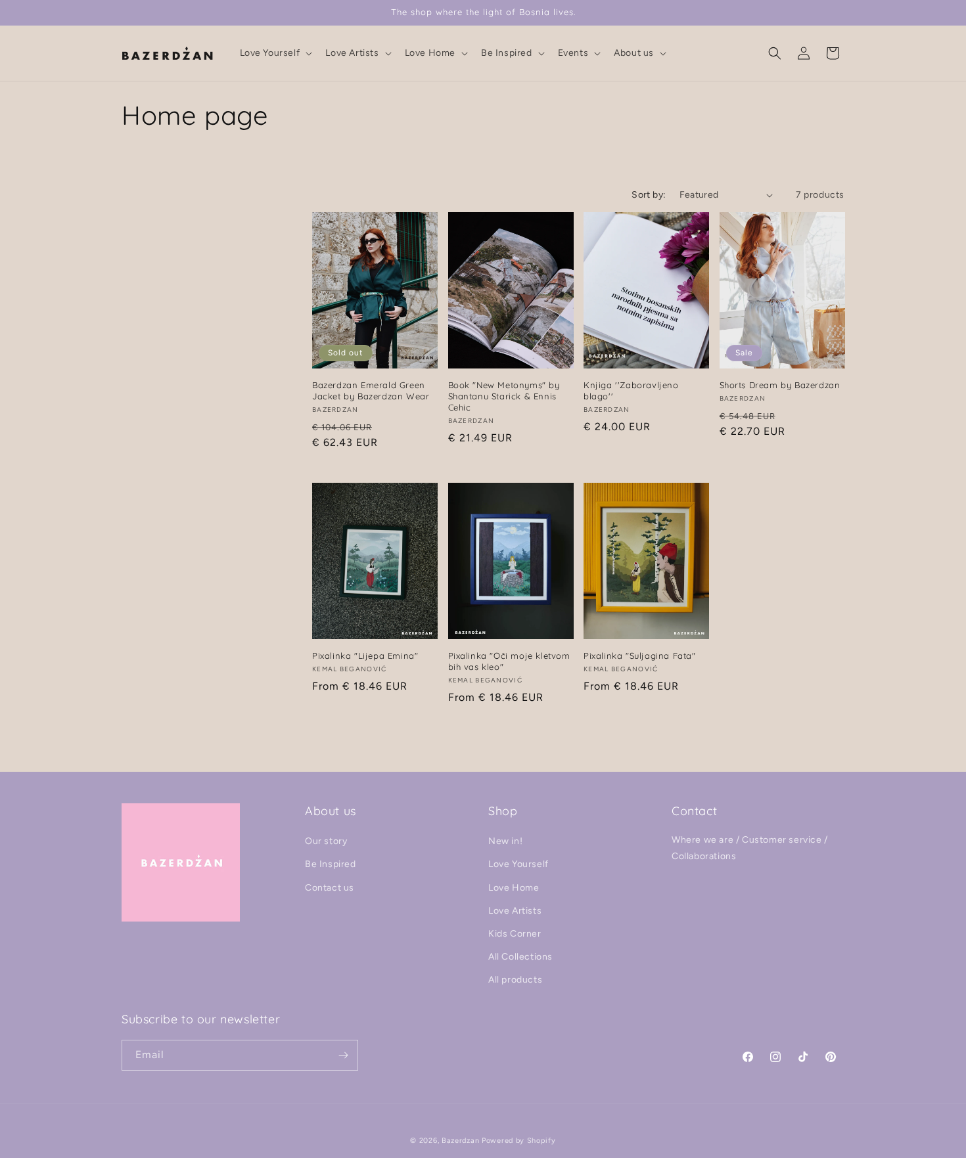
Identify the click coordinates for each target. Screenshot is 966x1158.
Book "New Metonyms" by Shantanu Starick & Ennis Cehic (504, 396)
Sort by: (649, 194)
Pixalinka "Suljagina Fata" (640, 655)
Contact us (329, 887)
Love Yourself (518, 864)
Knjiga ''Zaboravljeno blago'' (631, 390)
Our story (326, 841)
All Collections (520, 957)
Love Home (513, 887)
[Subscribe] (343, 1055)
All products (515, 980)
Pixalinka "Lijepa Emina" (365, 655)
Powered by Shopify (519, 1140)
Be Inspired (330, 864)
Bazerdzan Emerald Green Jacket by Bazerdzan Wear (370, 390)
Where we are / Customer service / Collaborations (750, 848)
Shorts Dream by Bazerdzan (780, 385)
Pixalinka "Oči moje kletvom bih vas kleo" (509, 661)
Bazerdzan (460, 1140)
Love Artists (514, 910)
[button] (275, 53)
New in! (505, 841)
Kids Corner (514, 933)
